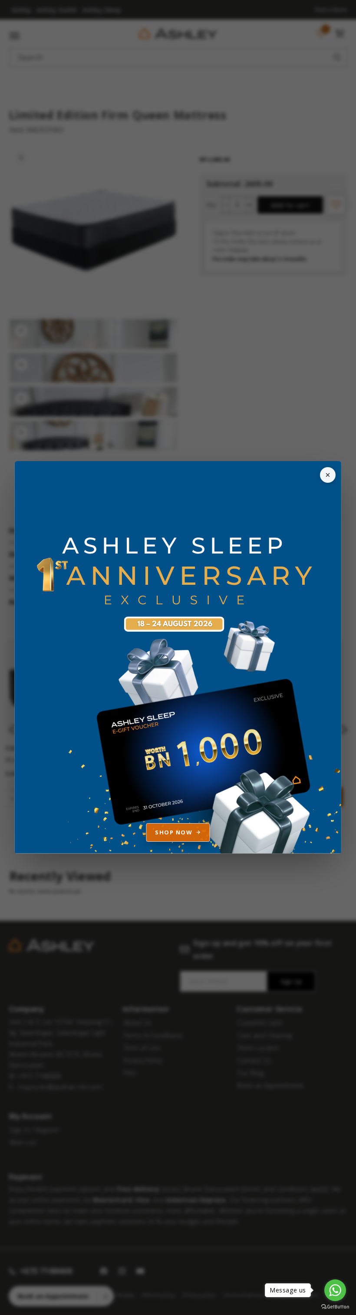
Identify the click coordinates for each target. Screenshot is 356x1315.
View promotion (178, 657)
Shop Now (173, 832)
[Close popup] (328, 475)
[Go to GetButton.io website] (335, 1306)
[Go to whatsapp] (335, 1290)
